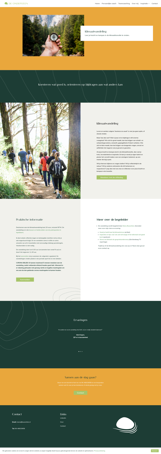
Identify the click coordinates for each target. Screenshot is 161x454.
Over (62, 422)
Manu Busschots (128, 226)
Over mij (135, 3)
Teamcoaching (124, 3)
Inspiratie (144, 3)
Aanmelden (25, 279)
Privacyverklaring (99, 451)
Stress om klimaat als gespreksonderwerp (114, 239)
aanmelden (25, 256)
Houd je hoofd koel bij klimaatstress (112, 232)
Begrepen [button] (155, 450)
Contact (155, 3)
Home (97, 3)
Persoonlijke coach (109, 3)
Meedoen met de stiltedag (111, 177)
